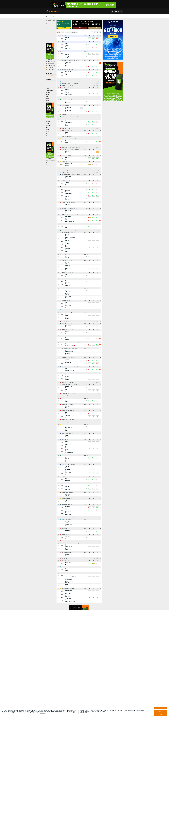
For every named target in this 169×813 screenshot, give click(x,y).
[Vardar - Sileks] (79, 375)
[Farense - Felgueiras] (79, 413)
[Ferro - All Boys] (79, 75)
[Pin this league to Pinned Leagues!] (78, 60)
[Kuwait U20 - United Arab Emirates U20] (79, 575)
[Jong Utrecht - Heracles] (79, 363)
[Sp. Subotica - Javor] (79, 473)
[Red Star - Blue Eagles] (79, 494)
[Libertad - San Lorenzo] (79, 390)
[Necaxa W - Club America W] (79, 350)
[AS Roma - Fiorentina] (79, 47)
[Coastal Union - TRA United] (79, 525)
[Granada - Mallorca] (79, 488)
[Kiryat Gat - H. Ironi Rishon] (79, 266)
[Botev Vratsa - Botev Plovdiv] (79, 121)
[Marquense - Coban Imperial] (79, 217)
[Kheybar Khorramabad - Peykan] (79, 238)
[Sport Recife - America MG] (79, 111)
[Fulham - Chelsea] (79, 38)
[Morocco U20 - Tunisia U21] (79, 591)
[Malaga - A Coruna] (79, 56)
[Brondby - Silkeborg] (79, 158)
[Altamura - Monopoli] (79, 290)
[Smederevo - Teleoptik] (79, 470)
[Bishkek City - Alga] (79, 314)
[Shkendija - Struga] (79, 378)
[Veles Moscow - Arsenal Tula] (79, 448)
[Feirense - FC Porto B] (79, 416)
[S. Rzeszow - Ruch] (79, 400)
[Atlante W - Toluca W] (79, 354)
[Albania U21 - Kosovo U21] (79, 594)
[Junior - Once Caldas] (79, 141)
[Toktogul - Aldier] (79, 317)
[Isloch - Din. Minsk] (79, 90)
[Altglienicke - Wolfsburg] (79, 189)
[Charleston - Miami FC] (79, 555)
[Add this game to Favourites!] (58, 38)
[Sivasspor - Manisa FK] (79, 537)
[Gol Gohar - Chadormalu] (79, 247)
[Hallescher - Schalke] (79, 198)
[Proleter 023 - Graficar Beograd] (79, 467)
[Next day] (100, 32)
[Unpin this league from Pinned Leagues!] (68, 36)
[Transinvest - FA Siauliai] (79, 326)
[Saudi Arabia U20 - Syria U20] (79, 581)
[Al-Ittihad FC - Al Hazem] (79, 460)
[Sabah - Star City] (79, 332)
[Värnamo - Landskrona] (79, 510)
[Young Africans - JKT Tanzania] (79, 521)
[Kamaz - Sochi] (79, 442)
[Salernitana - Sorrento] (79, 297)
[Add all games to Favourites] (58, 36)
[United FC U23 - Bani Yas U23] (79, 548)
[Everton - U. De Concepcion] (79, 133)
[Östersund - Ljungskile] (79, 507)
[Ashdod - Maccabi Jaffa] (79, 262)
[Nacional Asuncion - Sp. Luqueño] (79, 387)
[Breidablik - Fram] (79, 226)
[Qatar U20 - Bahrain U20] (79, 585)
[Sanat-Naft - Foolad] (79, 250)
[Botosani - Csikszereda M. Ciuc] (79, 426)
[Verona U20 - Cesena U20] (79, 303)
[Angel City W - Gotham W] (79, 563)
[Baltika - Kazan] (79, 436)
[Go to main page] (55, 11)
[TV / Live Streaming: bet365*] (86, 53)
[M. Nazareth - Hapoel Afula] (79, 269)
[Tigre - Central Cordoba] (79, 66)
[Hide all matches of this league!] (100, 36)
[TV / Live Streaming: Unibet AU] (86, 44)
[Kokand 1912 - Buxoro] (79, 569)
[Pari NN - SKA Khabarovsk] (79, 451)
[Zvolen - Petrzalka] (79, 479)
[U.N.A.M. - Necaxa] (79, 338)
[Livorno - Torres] (79, 281)
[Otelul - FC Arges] (79, 429)
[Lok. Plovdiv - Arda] (79, 124)
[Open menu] (121, 11)
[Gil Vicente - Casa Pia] (79, 406)
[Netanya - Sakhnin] (79, 256)
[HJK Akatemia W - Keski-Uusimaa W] (79, 177)
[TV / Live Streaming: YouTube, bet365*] (86, 369)
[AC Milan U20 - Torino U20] (79, 306)
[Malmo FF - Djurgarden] (79, 501)
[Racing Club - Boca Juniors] (79, 63)
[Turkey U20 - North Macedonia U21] (79, 600)
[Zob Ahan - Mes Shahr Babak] (79, 244)
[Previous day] (91, 32)
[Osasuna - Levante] (79, 53)
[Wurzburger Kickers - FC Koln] (79, 195)
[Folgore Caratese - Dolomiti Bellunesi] (79, 275)
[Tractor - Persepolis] (79, 235)
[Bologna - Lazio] (79, 44)
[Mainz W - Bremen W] (79, 205)
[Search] (112, 11)
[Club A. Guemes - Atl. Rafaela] (79, 72)
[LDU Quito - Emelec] (79, 164)
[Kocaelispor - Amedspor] (79, 531)
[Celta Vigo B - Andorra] (79, 485)
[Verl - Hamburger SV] (79, 192)
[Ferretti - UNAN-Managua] (79, 369)
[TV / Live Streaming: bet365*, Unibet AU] (86, 101)
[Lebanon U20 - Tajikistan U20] (79, 578)
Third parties (42, 713)
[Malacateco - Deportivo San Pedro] (79, 220)
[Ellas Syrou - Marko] (79, 211)
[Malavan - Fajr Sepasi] (79, 241)
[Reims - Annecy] (79, 183)
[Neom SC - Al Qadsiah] (79, 457)
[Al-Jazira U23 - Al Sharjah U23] (79, 545)
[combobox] (95, 32)
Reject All (160, 711)
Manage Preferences (161, 714)
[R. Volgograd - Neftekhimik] (79, 445)
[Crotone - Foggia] (79, 293)
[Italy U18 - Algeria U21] (79, 597)
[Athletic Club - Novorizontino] (79, 108)
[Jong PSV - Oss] (79, 360)
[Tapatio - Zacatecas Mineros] (79, 344)
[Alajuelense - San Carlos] (79, 152)
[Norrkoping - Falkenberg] (79, 513)
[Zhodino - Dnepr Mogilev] (79, 93)
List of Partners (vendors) (84, 712)
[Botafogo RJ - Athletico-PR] (79, 101)
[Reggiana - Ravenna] (79, 284)
